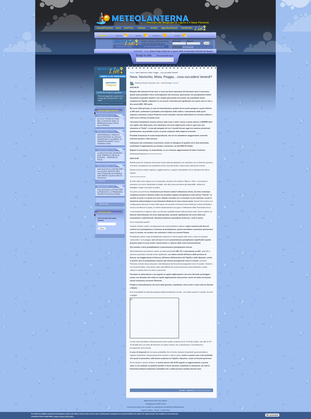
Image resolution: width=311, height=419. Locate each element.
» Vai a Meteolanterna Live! (153, 46)
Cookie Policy (165, 410)
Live (200, 28)
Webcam (141, 28)
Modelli (154, 28)
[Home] (155, 18)
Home (132, 72)
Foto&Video (186, 28)
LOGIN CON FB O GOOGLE (203, 47)
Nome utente (177, 41)
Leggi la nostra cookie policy (64, 416)
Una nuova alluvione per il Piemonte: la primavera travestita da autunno (110, 192)
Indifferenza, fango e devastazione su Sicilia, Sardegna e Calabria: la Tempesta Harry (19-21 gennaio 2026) (109, 139)
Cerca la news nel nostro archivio (107, 219)
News (119, 28)
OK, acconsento (272, 415)
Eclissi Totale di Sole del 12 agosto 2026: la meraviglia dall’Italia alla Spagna (159, 51)
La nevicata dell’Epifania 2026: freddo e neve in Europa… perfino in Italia (109, 156)
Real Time (129, 28)
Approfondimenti (169, 28)
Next (214, 35)
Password (190, 41)
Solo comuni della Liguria (165, 56)
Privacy (156, 410)
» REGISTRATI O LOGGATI (124, 46)
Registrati (177, 47)
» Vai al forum (118, 103)
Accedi (182, 390)
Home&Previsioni (104, 28)
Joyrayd (175, 83)
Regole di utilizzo (147, 410)
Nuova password (188, 47)
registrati (189, 390)
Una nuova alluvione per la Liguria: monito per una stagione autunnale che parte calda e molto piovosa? (110, 173)
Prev (96, 35)
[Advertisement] (155, 5)
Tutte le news (103, 204)
